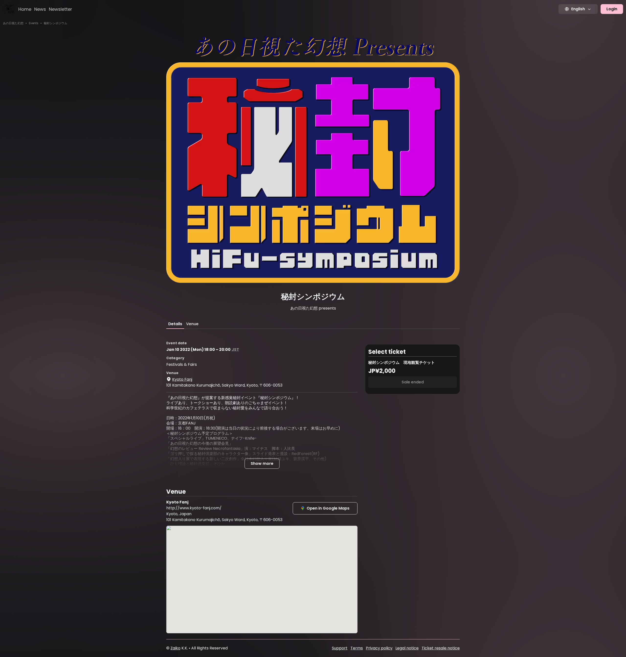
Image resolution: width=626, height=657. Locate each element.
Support (339, 648)
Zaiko (175, 648)
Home (24, 9)
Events (33, 23)
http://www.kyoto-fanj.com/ (194, 508)
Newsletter (60, 9)
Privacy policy (379, 648)
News (40, 9)
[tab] (175, 324)
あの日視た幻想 (13, 23)
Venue (192, 324)
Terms (356, 648)
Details (175, 324)
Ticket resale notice (441, 648)
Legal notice (407, 648)
